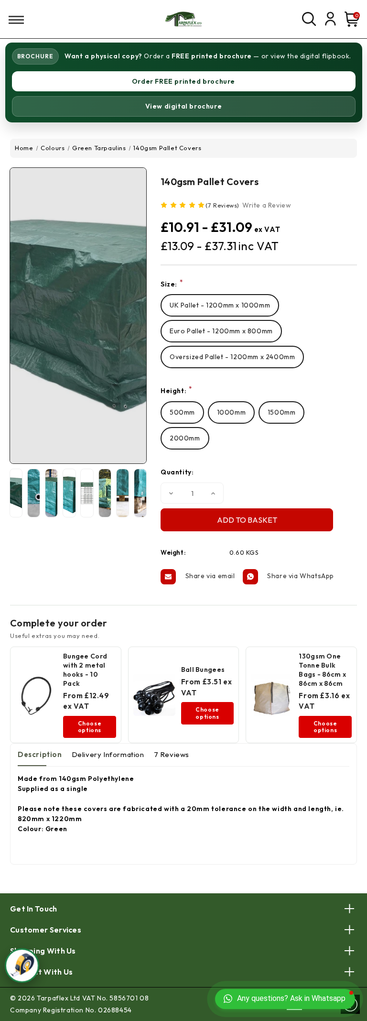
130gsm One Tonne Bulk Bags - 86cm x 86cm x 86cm (322, 670)
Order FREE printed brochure (183, 81)
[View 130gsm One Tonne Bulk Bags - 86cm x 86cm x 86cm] (272, 695)
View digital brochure (183, 106)
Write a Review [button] (266, 205)
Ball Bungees (203, 669)
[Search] (308, 19)
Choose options (90, 727)
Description (40, 754)
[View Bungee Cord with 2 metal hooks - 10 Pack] (36, 695)
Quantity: (177, 472)
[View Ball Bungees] (154, 695)
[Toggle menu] (13, 19)
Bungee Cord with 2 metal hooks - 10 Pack (85, 670)
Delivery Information (108, 754)
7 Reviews (171, 754)
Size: (172, 283)
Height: (176, 390)
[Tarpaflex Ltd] (183, 19)
